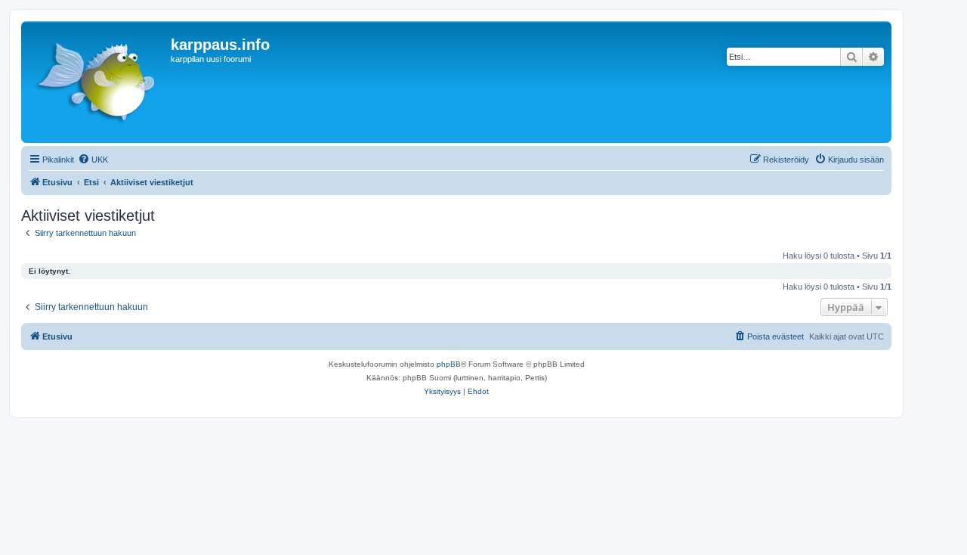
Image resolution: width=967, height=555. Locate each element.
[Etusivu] (98, 82)
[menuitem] (93, 159)
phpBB (449, 364)
